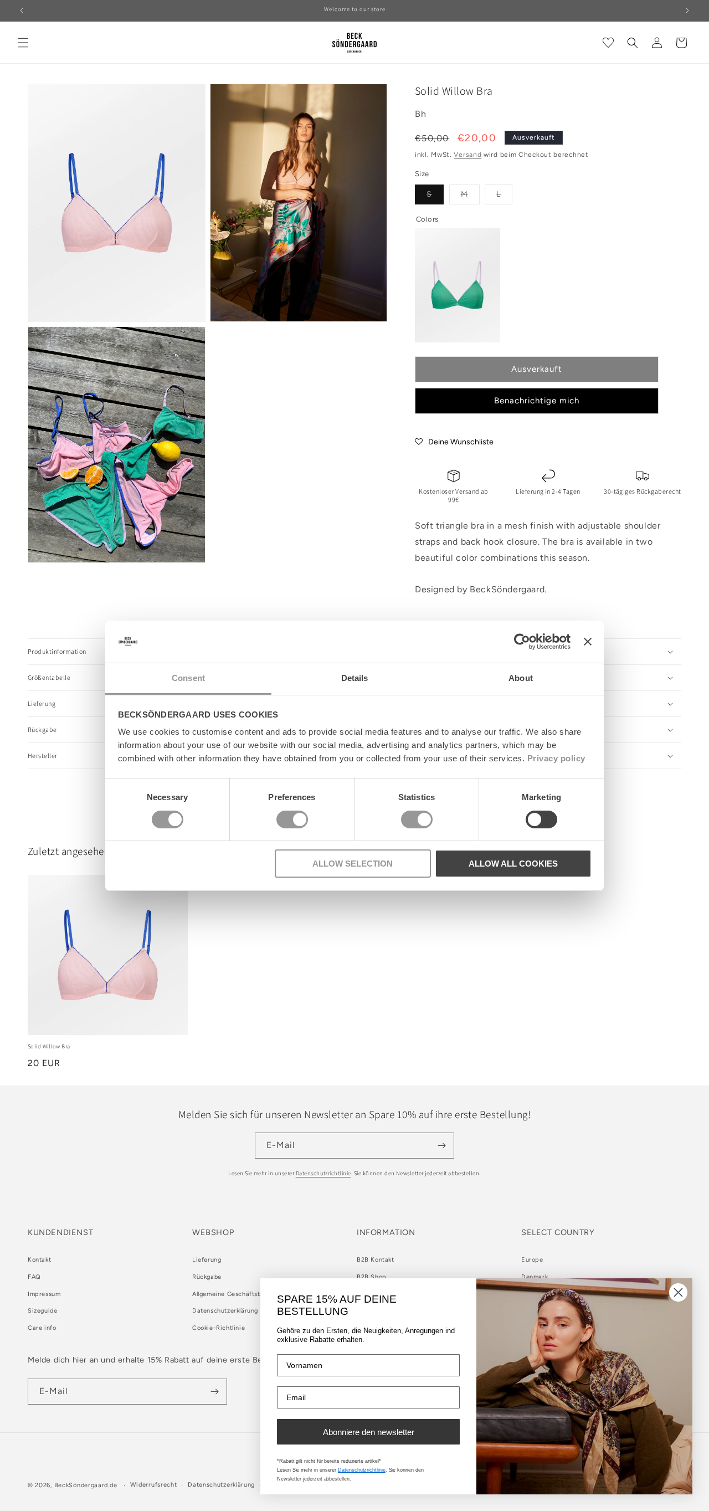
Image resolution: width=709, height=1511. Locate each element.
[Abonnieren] (441, 1146)
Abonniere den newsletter (368, 1432)
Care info (42, 1328)
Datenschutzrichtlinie (323, 1173)
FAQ (34, 1276)
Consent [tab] (188, 678)
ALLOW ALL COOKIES (513, 863)
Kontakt (39, 1259)
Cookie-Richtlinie (218, 1328)
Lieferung (206, 1259)
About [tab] (520, 678)
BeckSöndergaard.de (86, 1485)
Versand (467, 154)
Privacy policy (556, 758)
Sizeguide (42, 1311)
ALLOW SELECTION (352, 863)
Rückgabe (207, 1276)
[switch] (292, 819)
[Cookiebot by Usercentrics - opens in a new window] (522, 641)
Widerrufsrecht (153, 1484)
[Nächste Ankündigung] (687, 10)
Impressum (44, 1294)
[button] (23, 42)
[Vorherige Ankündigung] (21, 10)
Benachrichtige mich (536, 401)
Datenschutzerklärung (225, 1311)
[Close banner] (588, 642)
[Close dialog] (678, 1292)
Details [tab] (354, 678)
